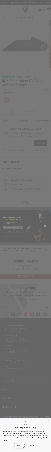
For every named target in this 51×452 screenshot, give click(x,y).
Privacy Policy (37, 438)
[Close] (49, 420)
